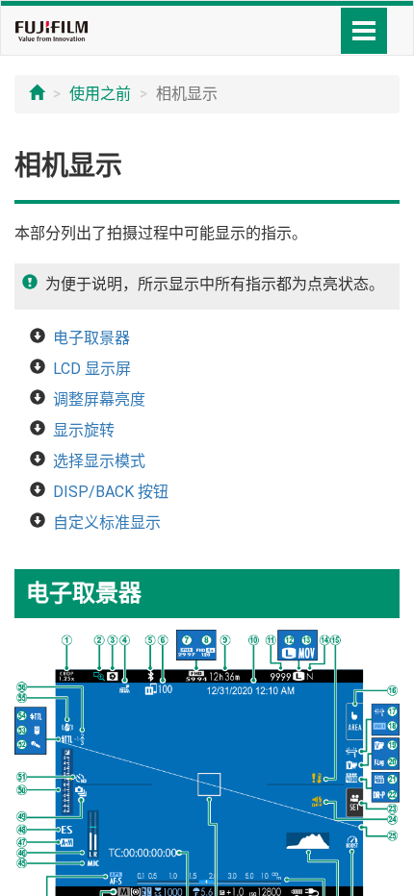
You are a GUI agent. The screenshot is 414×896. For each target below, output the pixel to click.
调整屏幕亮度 (99, 399)
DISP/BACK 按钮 (110, 492)
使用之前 (100, 94)
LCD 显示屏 (92, 369)
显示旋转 (84, 430)
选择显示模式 (99, 461)
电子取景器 (91, 338)
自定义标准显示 (107, 522)
